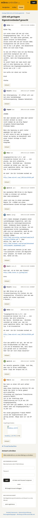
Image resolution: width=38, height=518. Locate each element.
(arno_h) (13, 266)
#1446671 (32, 153)
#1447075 (32, 310)
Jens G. (9, 215)
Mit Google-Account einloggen (13, 488)
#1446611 (32, 25)
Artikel (14, 7)
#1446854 (32, 266)
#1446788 (32, 215)
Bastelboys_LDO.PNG (10, 436)
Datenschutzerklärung (25, 512)
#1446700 (32, 188)
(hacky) (14, 91)
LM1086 (6, 114)
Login (33, 2)
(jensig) (13, 215)
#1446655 (32, 91)
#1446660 (32, 109)
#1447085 (32, 361)
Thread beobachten (10, 446)
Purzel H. (9, 91)
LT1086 (22, 365)
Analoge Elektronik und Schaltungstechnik (13, 13)
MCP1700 (6, 235)
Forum (21, 7)
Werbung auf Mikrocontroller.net (26, 514)
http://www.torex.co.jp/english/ (16, 272)
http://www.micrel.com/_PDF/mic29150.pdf (19, 177)
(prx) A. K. (9, 188)
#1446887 (32, 287)
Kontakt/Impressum (12, 512)
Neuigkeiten (6, 7)
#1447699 (32, 380)
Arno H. (9, 266)
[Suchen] (28, 2)
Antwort (7, 85)
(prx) (14, 188)
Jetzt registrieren (10, 504)
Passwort (6, 471)
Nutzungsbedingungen (9, 514)
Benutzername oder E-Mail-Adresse (13, 464)
